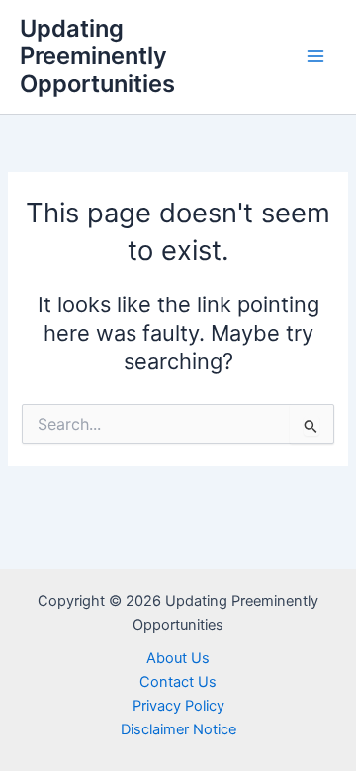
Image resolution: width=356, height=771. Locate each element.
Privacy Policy (178, 706)
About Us (178, 658)
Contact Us (178, 682)
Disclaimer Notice (178, 729)
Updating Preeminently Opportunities (97, 56)
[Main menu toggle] (315, 56)
